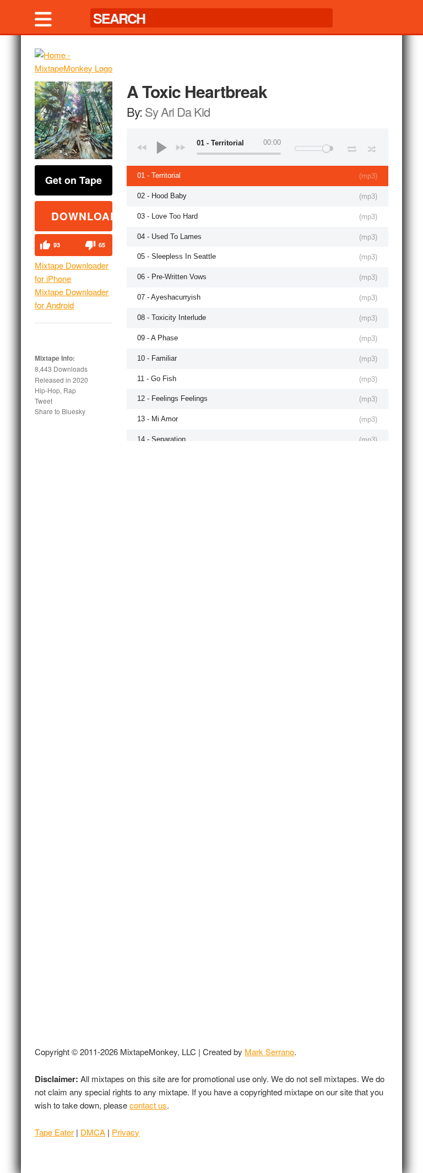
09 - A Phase (157, 338)
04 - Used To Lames (169, 236)
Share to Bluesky (60, 411)
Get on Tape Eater (73, 184)
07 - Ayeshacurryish (168, 297)
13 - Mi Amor (157, 419)
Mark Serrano (269, 1051)
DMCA (92, 1132)
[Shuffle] (372, 147)
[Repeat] (351, 147)
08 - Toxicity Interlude (171, 317)
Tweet (43, 400)
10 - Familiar (157, 358)
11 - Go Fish (156, 378)
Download (81, 216)
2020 (80, 379)
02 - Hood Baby (162, 196)
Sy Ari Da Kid (177, 111)
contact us (148, 1105)
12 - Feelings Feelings (172, 398)
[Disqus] (257, 584)
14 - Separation (161, 439)
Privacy (125, 1132)
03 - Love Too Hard (167, 216)
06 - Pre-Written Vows (172, 277)
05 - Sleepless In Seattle (176, 256)
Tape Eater (54, 1132)
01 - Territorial (159, 175)
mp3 (368, 176)
